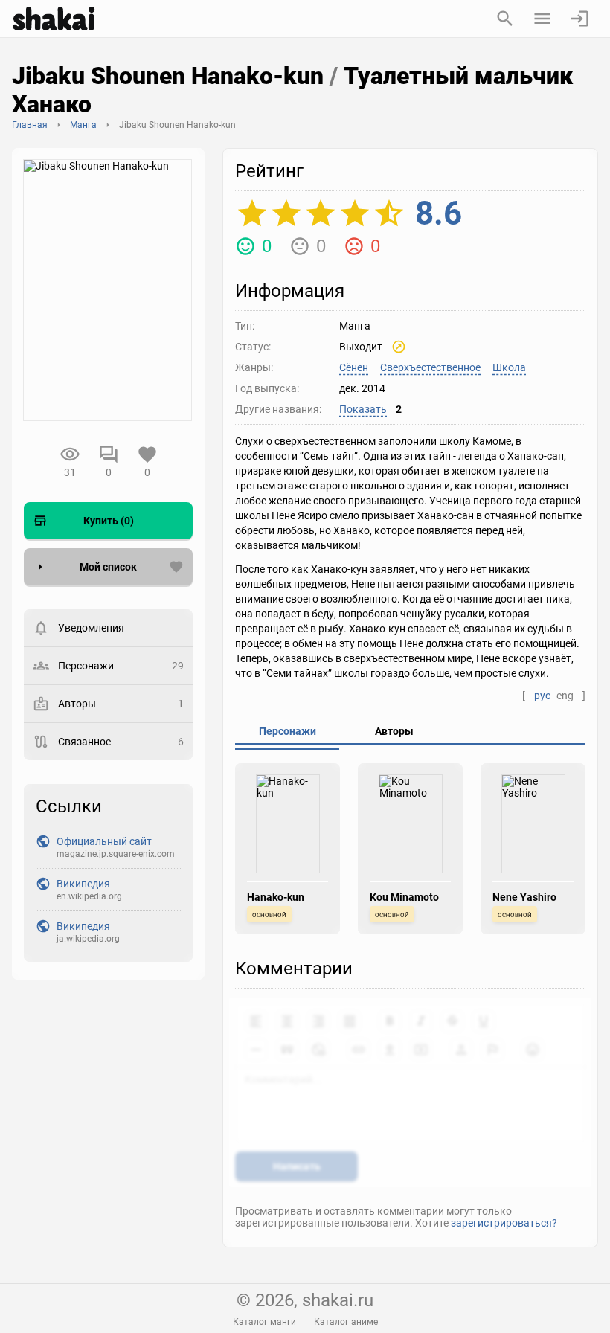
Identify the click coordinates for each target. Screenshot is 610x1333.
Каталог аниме (346, 1322)
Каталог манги (264, 1322)
